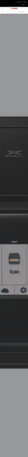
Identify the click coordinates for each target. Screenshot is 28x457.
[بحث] (26, 8)
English (23, 4)
